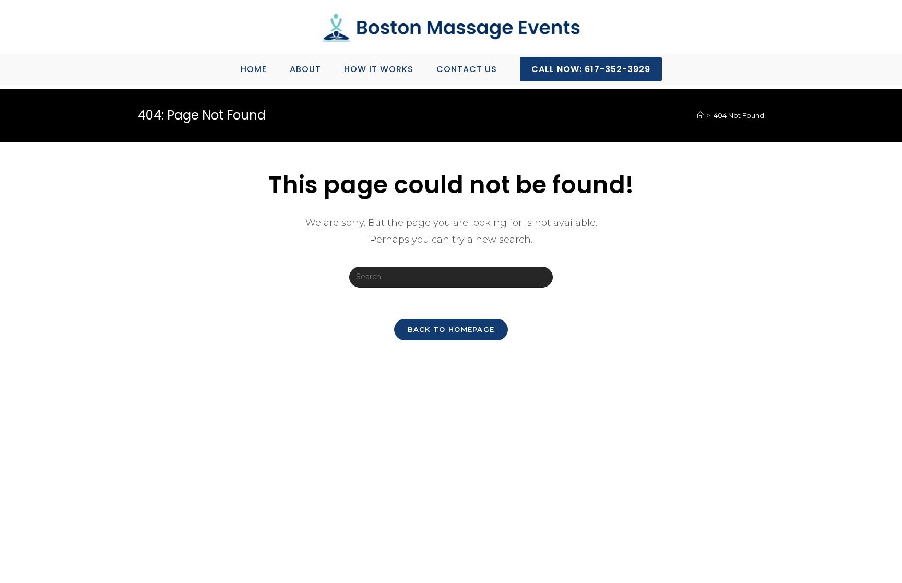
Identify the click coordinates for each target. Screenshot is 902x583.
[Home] (700, 115)
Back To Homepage (451, 329)
